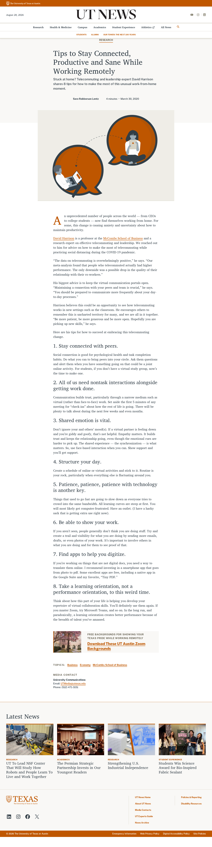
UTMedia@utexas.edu (73, 683)
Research (38, 27)
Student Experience (123, 27)
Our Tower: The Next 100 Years (119, 35)
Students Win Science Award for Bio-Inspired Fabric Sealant (178, 767)
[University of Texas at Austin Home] (23, 3)
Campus (82, 27)
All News (166, 27)
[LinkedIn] (204, 14)
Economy (85, 665)
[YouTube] (191, 14)
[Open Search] (178, 26)
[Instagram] (198, 14)
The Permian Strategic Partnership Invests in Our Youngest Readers (79, 767)
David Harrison (63, 238)
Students (81, 35)
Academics (99, 27)
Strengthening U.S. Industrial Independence (128, 765)
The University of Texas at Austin (31, 833)
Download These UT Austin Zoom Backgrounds (116, 646)
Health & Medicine (61, 27)
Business (72, 665)
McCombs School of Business (123, 238)
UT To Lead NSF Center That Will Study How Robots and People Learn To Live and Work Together (29, 770)
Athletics (146, 27)
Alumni (95, 35)
